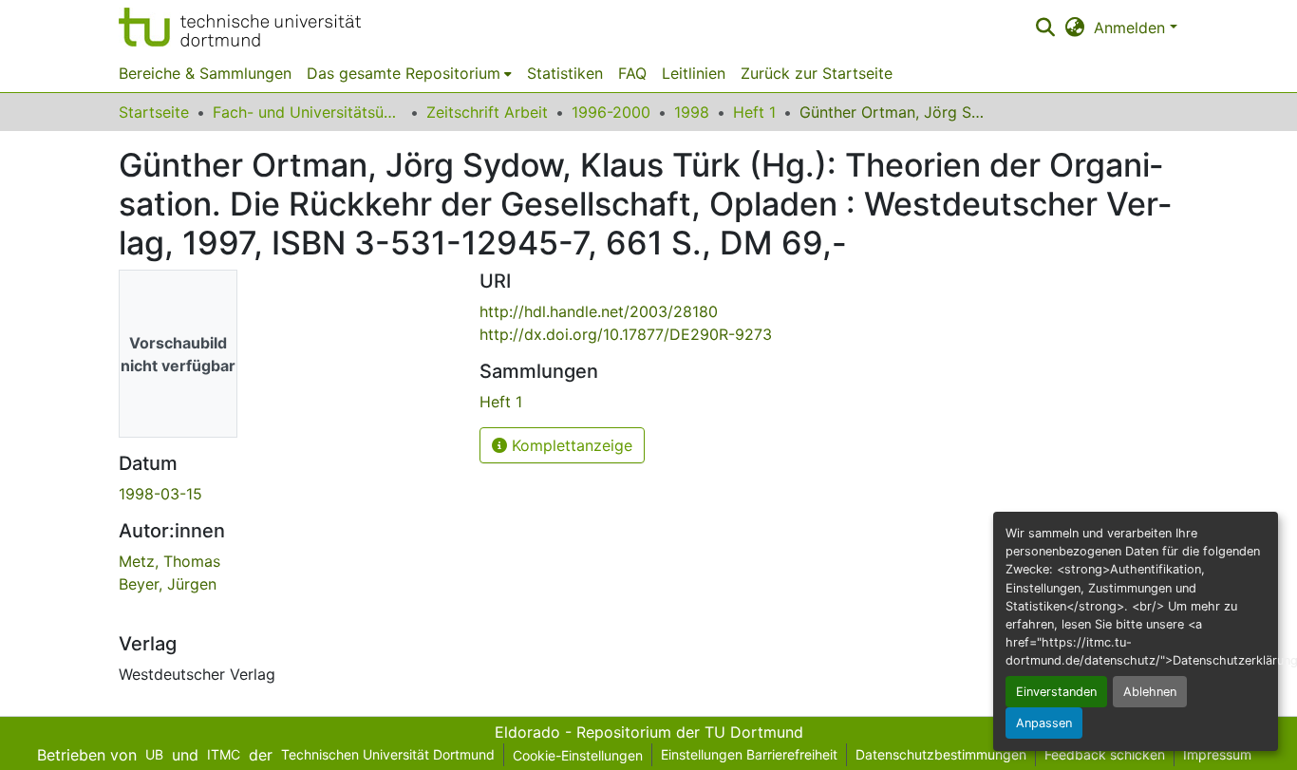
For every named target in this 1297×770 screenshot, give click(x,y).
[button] (240, 27)
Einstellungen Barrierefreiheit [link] (749, 754)
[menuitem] (409, 73)
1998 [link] (691, 112)
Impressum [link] (1217, 754)
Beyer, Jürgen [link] (167, 583)
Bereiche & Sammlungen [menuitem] (205, 73)
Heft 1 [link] (754, 112)
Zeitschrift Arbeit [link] (487, 112)
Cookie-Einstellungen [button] (578, 755)
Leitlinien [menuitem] (693, 73)
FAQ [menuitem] (632, 73)
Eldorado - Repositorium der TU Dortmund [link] (649, 732)
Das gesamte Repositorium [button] (403, 73)
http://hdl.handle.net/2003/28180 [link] (598, 311)
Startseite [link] (154, 112)
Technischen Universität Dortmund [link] (388, 754)
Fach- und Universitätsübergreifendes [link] (308, 112)
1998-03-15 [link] (160, 493)
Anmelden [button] (1132, 27)
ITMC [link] (223, 754)
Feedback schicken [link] (1104, 754)
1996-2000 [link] (611, 112)
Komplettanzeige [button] (569, 445)
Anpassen (1044, 723)
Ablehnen (1149, 692)
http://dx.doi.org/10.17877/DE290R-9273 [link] (625, 334)
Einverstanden (1056, 692)
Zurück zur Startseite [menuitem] (817, 73)
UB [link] (154, 754)
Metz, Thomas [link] (169, 561)
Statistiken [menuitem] (565, 73)
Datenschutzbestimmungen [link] (940, 754)
